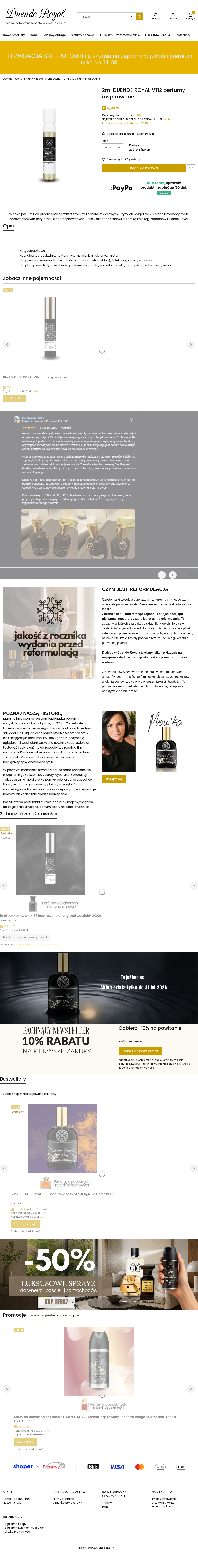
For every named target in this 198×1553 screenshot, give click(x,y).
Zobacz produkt (25, 1224)
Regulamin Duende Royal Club (23, 1528)
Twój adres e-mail (131, 1041)
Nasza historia (12, 1503)
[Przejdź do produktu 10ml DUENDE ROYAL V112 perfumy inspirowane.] (51, 330)
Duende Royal (11, 78)
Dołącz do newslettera (140, 1051)
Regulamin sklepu (15, 1524)
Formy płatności (63, 1499)
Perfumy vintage (33, 78)
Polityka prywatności (17, 1531)
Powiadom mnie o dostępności (25, 937)
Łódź (105, 1507)
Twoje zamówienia (164, 1499)
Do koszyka (14, 398)
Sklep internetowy (94, 1548)
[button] (139, 16)
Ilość (105, 141)
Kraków (107, 1503)
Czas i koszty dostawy (67, 1503)
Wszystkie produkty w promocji (52, 1315)
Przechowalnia (161, 1506)
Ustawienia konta (163, 1503)
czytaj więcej (114, 779)
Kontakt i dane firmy (17, 1499)
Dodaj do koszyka (144, 168)
